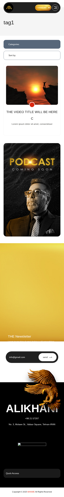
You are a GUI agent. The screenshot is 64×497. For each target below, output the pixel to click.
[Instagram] (19, 434)
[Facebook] (27, 434)
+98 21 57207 (32, 418)
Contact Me (41, 8)
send (45, 357)
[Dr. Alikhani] (9, 7)
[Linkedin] (36, 434)
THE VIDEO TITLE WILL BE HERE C (32, 115)
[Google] (44, 434)
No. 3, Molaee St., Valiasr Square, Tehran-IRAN (32, 424)
